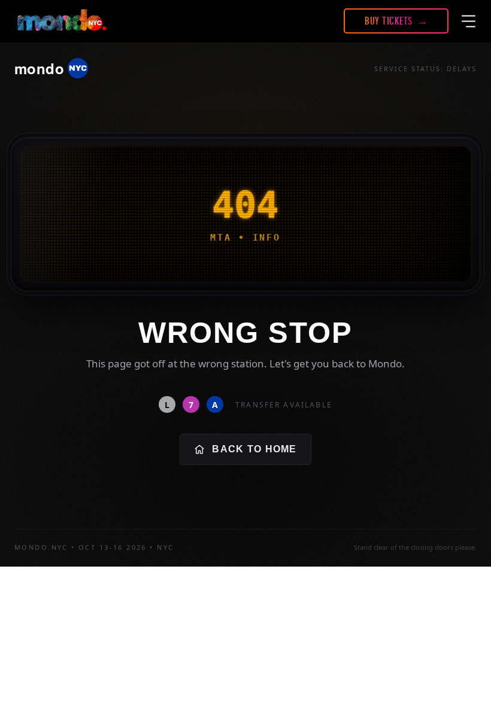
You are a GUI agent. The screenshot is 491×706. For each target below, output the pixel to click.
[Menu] (469, 21)
